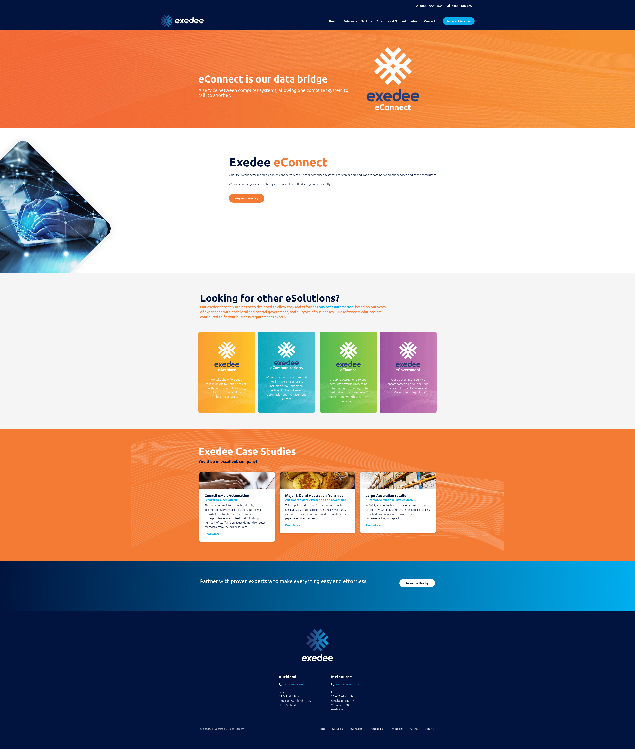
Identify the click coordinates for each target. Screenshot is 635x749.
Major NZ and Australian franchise (317, 497)
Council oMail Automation (227, 497)
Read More (212, 533)
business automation (336, 307)
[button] (428, 6)
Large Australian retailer (390, 497)
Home (333, 21)
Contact (430, 21)
